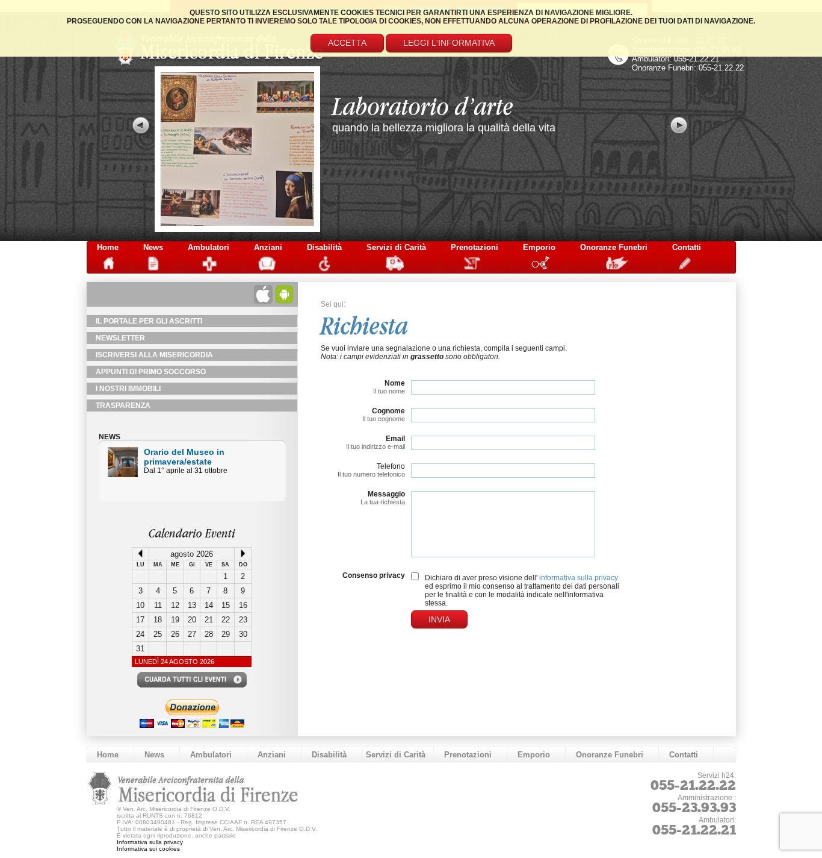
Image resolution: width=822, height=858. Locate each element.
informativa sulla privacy (578, 578)
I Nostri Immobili (128, 388)
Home (108, 247)
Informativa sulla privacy (150, 842)
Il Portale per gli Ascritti (149, 321)
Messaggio (386, 494)
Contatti (686, 247)
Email (395, 438)
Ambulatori (208, 247)
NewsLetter (120, 338)
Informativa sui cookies (148, 848)
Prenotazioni (474, 247)
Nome (395, 383)
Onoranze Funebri (613, 247)
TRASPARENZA (123, 405)
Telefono (391, 466)
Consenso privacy (373, 575)
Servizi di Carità (396, 247)
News (153, 247)
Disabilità (324, 247)
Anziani (268, 247)
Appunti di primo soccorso (151, 372)
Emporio (539, 247)
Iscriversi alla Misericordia (154, 355)
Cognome (388, 411)
